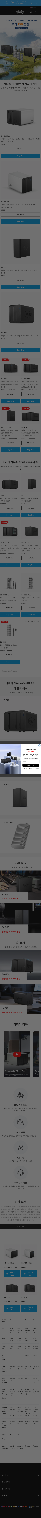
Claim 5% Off (31, 765)
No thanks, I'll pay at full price (31, 768)
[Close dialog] (39, 745)
